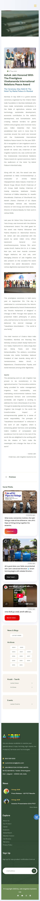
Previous (12, 477)
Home (18, 23)
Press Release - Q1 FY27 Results (23, 793)
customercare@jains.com (14, 763)
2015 (21, 660)
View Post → (11, 531)
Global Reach (7, 833)
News (23, 23)
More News (33, 807)
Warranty (6, 842)
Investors (6, 830)
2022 (13, 652)
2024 (14, 647)
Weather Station (8, 836)
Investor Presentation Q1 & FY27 (23, 804)
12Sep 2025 (13, 71)
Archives (13, 687)
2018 (21, 656)
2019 (13, 656)
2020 (29, 652)
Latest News (16, 635)
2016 (13, 660)
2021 (21, 652)
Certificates (7, 839)
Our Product (7, 824)
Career (5, 827)
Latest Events (15, 704)
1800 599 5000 (10, 759)
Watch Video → (12, 618)
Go (34, 871)
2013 (13, 665)
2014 (28, 660)
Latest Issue (14, 683)
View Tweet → (11, 577)
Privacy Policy (7, 845)
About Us (6, 821)
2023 (21, 647)
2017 (28, 656)
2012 (21, 665)
